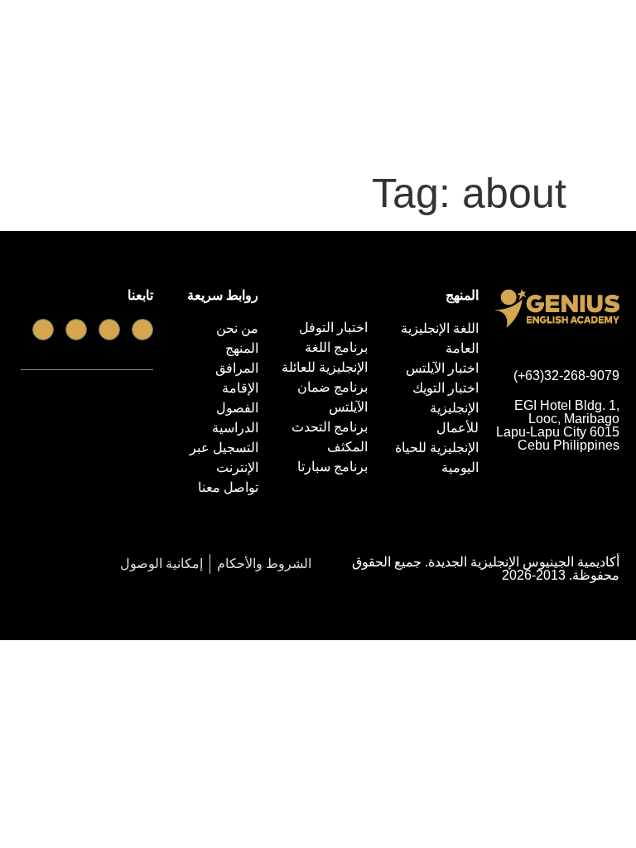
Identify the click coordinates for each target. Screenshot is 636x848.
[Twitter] (76, 329)
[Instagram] (43, 329)
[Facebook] (142, 329)
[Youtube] (109, 329)
